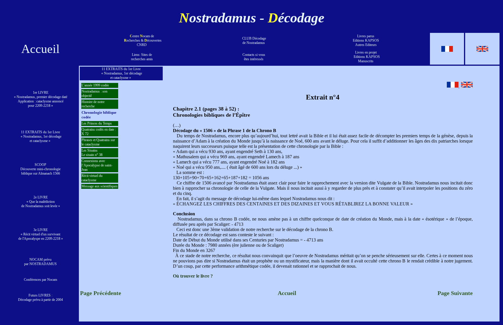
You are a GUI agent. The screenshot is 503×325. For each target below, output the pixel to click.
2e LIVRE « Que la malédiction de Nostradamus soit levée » (40, 201)
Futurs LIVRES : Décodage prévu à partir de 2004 (40, 297)
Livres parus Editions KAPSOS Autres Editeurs (366, 40)
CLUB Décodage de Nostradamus (253, 40)
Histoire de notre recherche (93, 104)
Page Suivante (455, 293)
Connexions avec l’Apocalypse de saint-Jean (97, 165)
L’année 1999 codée (95, 85)
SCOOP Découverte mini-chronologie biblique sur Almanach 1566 (40, 169)
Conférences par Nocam (40, 280)
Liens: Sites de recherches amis (142, 57)
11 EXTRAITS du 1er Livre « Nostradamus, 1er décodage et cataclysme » (40, 136)
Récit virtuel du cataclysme (92, 178)
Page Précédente (100, 293)
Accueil (40, 49)
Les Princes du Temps (97, 123)
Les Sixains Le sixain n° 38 (92, 152)
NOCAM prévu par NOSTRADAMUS (40, 261)
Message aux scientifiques (100, 186)
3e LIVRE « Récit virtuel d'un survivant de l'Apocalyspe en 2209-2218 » (40, 234)
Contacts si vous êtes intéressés (253, 57)
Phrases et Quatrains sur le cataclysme (98, 142)
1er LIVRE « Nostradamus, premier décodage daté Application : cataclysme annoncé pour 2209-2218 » (40, 99)
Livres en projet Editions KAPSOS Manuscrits (366, 56)
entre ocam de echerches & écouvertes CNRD (143, 40)
